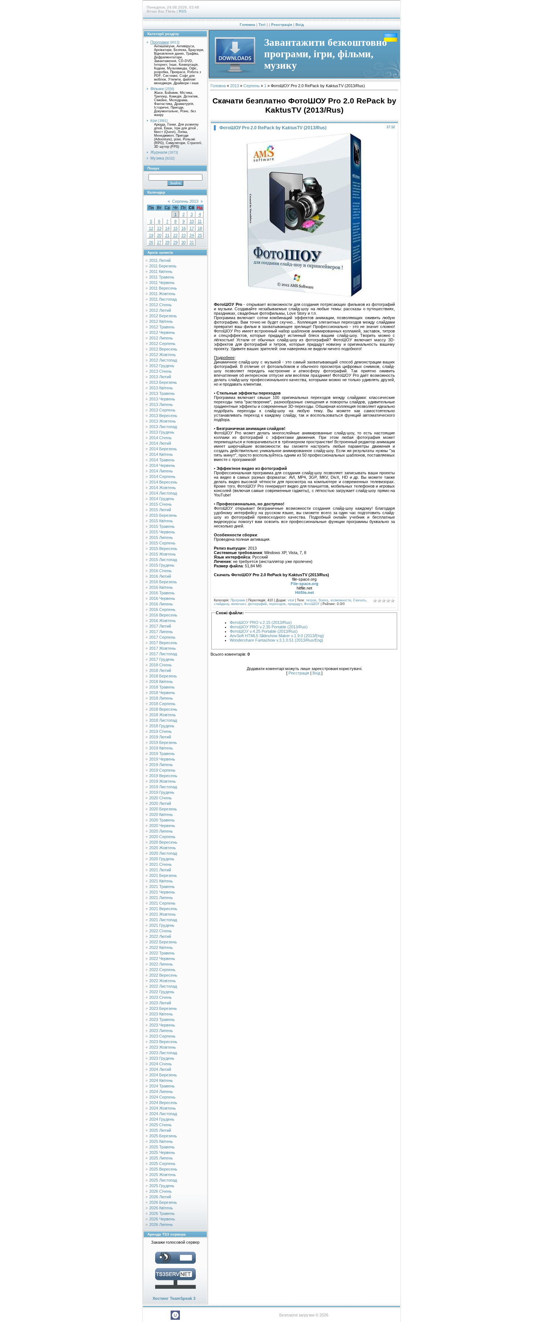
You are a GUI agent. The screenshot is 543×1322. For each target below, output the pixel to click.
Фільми (157, 88)
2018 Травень (162, 687)
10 (191, 221)
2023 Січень (160, 997)
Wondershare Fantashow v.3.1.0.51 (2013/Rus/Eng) (276, 640)
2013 (234, 85)
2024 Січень (160, 1064)
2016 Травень (162, 593)
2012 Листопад (163, 360)
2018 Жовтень (162, 715)
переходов (277, 604)
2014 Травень (162, 460)
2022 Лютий (160, 936)
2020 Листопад (163, 853)
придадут (295, 604)
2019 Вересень (163, 775)
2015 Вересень (163, 548)
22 (175, 235)
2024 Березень (163, 1075)
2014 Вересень (163, 482)
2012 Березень (163, 316)
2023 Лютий (160, 1003)
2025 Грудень (161, 1185)
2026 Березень (163, 1202)
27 (159, 242)
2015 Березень (163, 515)
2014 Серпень (162, 476)
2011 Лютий (160, 260)
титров (311, 600)
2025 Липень (161, 1158)
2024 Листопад (163, 1113)
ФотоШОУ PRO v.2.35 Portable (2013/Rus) (269, 627)
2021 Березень (163, 875)
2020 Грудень (161, 859)
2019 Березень (163, 742)
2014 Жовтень (162, 487)
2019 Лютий (160, 737)
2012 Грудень (161, 365)
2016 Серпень (162, 609)
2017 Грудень (161, 659)
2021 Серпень (162, 903)
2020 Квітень (161, 814)
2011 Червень (162, 282)
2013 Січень (160, 371)
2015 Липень (161, 537)
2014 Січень (160, 437)
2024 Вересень (163, 1102)
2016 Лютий (160, 576)
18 (200, 228)
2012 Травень (162, 327)
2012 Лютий (160, 310)
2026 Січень (160, 1191)
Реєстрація (281, 25)
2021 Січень (160, 864)
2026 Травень (162, 1213)
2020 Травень (162, 820)
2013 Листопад (163, 426)
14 (167, 228)
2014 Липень (161, 471)
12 (151, 228)
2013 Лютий (160, 377)
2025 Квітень (161, 1141)
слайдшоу (221, 604)
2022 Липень (161, 964)
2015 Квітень (161, 521)
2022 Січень (160, 931)
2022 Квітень (161, 947)
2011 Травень (161, 277)
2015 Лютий (160, 510)
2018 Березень (163, 676)
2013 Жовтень (162, 421)
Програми (159, 42)
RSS (183, 11)
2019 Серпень (162, 770)
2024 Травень (162, 1086)
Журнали (158, 152)
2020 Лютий (160, 803)
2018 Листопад (163, 720)
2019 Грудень (161, 792)
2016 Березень (163, 582)
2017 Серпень (162, 637)
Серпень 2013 (185, 201)
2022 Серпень (162, 969)
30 (183, 242)
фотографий (257, 604)
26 (151, 242)
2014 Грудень (161, 498)
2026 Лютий (160, 1197)
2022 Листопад (163, 986)
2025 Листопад (163, 1180)
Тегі (262, 25)
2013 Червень (162, 399)
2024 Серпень (162, 1097)
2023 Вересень (163, 1041)
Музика (157, 158)
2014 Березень (163, 449)
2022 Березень (163, 942)
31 (191, 242)
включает (238, 604)
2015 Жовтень (162, 554)
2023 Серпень (162, 1036)
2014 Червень (162, 465)
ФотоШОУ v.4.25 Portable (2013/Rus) (264, 631)
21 (167, 235)
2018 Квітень (161, 681)
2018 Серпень (162, 703)
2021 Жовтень (162, 914)
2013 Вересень (163, 415)
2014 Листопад (163, 493)
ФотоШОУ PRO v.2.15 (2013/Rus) (261, 622)
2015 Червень (162, 532)
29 (175, 242)
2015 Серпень (162, 543)
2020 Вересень (163, 842)
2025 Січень (160, 1125)
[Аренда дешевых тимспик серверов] (175, 1290)
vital (291, 600)
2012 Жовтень (162, 354)
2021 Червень (162, 892)
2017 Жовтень (162, 648)
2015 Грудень (161, 565)
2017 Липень (161, 631)
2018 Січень (160, 665)
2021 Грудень (161, 925)
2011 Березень (163, 266)
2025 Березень (163, 1136)
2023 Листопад (163, 1053)
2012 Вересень (163, 349)
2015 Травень (162, 526)
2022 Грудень (161, 992)
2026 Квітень (161, 1208)
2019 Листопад (163, 787)
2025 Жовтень (162, 1174)
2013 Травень (162, 393)
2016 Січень (160, 570)
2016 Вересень (163, 615)
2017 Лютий (160, 626)
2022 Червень (162, 958)
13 (159, 228)
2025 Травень (162, 1147)
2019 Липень (161, 764)
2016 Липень (161, 604)
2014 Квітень (161, 454)
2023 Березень (163, 1008)
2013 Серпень (162, 410)
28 (167, 242)
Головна (247, 25)
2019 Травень (162, 753)
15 (175, 228)
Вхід (300, 25)
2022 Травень (162, 953)
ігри (153, 120)
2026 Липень (161, 1224)
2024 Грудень (161, 1119)
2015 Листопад (163, 559)
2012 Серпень (162, 343)
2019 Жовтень (162, 781)
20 (159, 235)
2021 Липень (161, 897)
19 (151, 235)
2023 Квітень (161, 1014)
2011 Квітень (161, 271)
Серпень (251, 85)
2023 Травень (162, 1019)
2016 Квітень (161, 587)
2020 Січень (160, 798)
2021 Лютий (160, 870)
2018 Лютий (160, 670)
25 (200, 235)
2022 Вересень (163, 975)
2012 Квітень (161, 321)
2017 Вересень (163, 642)
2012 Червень (162, 332)
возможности (341, 600)
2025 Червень (162, 1152)
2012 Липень (161, 338)
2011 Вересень (163, 288)
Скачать (359, 600)
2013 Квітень (161, 388)
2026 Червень (162, 1219)
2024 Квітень (161, 1080)
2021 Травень (162, 886)
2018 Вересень (163, 709)
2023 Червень (162, 1025)
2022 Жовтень (162, 980)
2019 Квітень (161, 748)
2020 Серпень (162, 836)
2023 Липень (161, 1030)
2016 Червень (162, 598)
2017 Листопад (163, 654)
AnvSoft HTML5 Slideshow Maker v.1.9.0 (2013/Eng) (277, 635)
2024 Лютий (160, 1069)
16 (183, 228)
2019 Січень (160, 731)
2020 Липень (161, 831)
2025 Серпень (162, 1163)
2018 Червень (162, 692)
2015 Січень (160, 504)
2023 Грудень (161, 1058)
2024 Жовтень (162, 1108)
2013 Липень (161, 404)
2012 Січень (160, 305)
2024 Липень (161, 1091)
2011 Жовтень (162, 293)
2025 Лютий (160, 1130)
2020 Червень (162, 825)
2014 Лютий (160, 443)
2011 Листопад (163, 299)
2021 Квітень (161, 881)
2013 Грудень (161, 432)
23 (183, 235)
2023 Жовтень (162, 1047)
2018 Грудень (161, 726)
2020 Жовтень (162, 848)
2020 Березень (163, 809)
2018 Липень (161, 698)
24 (191, 235)
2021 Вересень (163, 908)
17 (191, 228)
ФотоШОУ (312, 604)
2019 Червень (162, 759)
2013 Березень (163, 382)
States (323, 600)
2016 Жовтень (162, 620)
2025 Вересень (163, 1169)
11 (200, 221)
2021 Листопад (163, 920)
